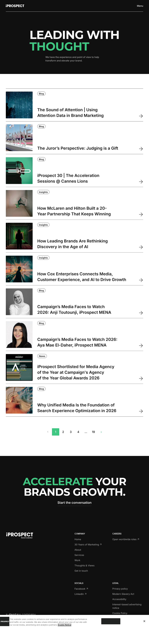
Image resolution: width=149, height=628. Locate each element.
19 (93, 432)
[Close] (144, 621)
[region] (74, 621)
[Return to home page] (15, 6)
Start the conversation (74, 503)
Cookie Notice (64, 625)
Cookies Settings (111, 621)
